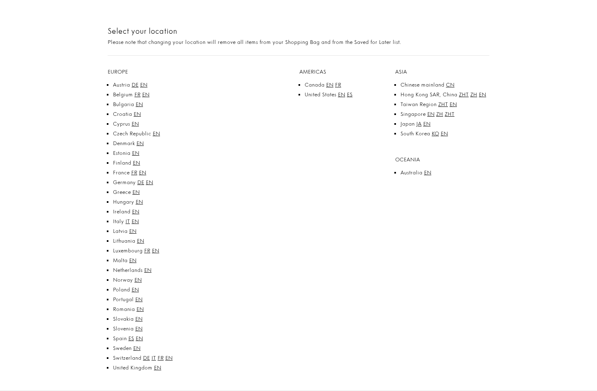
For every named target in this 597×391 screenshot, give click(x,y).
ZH (473, 94)
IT (127, 221)
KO (435, 133)
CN (450, 84)
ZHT (464, 94)
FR (137, 94)
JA (419, 123)
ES (131, 338)
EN (143, 84)
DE (135, 84)
